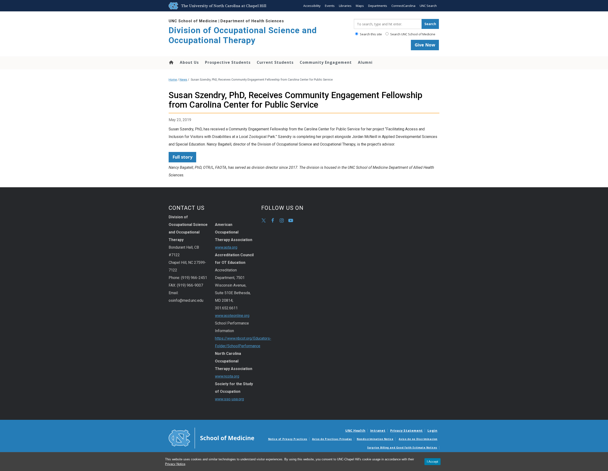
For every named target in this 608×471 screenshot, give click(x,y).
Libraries (345, 6)
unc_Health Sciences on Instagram (281, 220)
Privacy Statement (406, 430)
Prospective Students (228, 62)
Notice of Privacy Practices (287, 439)
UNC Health (355, 430)
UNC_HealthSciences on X (263, 220)
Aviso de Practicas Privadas (332, 439)
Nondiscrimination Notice (375, 439)
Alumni (365, 62)
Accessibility (312, 6)
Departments (377, 6)
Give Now (425, 45)
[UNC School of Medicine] (211, 438)
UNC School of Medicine (193, 21)
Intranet (377, 430)
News (183, 79)
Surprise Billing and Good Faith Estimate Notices (402, 447)
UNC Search (428, 6)
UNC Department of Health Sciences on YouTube (290, 220)
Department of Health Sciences (252, 21)
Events (330, 6)
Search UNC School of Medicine (412, 34)
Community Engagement (326, 62)
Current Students (275, 62)
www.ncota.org (227, 376)
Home (171, 62)
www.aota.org (226, 247)
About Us (189, 62)
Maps (360, 6)
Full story (182, 157)
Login (432, 430)
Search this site (370, 34)
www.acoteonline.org (232, 315)
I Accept (432, 461)
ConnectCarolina (403, 6)
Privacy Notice (175, 464)
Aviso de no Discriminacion (418, 439)
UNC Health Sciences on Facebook (272, 220)
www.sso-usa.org (229, 399)
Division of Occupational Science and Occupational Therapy (243, 35)
